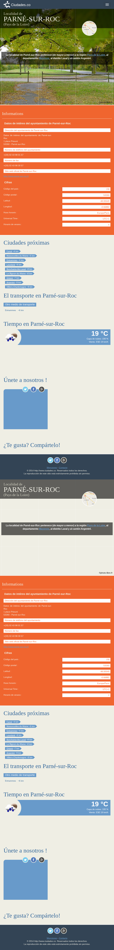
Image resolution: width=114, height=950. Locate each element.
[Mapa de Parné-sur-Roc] (96, 28)
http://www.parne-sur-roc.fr (16, 176)
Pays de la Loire (96, 55)
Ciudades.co (20, 5)
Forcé (9, 251)
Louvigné (11, 264)
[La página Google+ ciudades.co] (42, 389)
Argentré (11, 282)
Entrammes (12, 260)
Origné (10, 278)
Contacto (63, 467)
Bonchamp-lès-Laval (16, 269)
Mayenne (44, 58)
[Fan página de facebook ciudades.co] (33, 389)
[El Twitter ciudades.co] (25, 389)
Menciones (52, 467)
